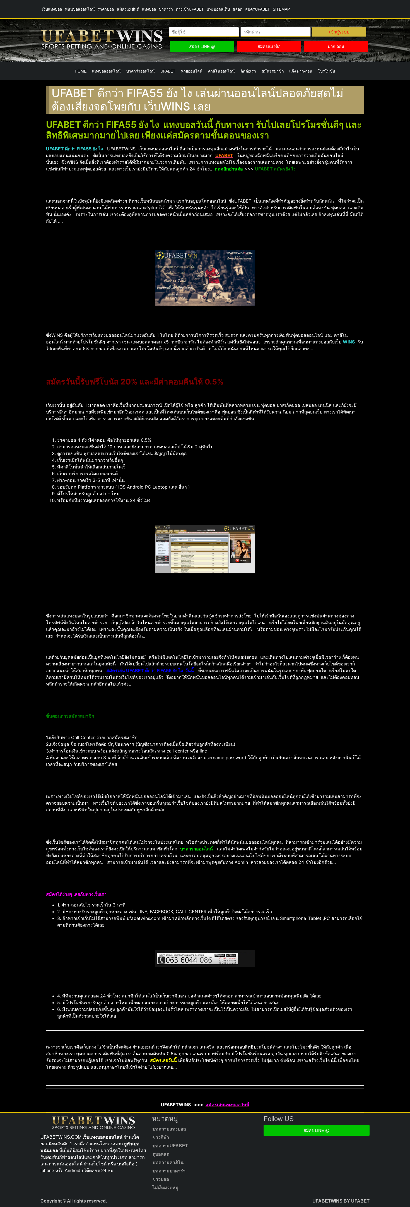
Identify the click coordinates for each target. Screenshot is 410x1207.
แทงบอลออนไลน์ (106, 71)
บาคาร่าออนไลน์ (140, 71)
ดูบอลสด (161, 1154)
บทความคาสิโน (168, 1162)
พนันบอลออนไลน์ (80, 9)
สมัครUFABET (257, 9)
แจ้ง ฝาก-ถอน (300, 71)
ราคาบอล (106, 9)
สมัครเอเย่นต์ (128, 9)
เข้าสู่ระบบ (339, 32)
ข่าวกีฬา (161, 1137)
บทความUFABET (170, 1145)
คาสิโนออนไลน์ (221, 71)
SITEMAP (281, 9)
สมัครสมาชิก (273, 71)
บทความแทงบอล (169, 1129)
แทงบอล (149, 9)
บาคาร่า (166, 9)
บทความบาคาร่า (169, 1170)
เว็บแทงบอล (52, 9)
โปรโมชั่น (326, 71)
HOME (80, 71)
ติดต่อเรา (248, 71)
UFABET (167, 71)
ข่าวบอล (161, 1179)
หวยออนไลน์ (191, 71)
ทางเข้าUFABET (190, 9)
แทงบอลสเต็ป (218, 9)
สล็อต (237, 9)
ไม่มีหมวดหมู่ (166, 1187)
